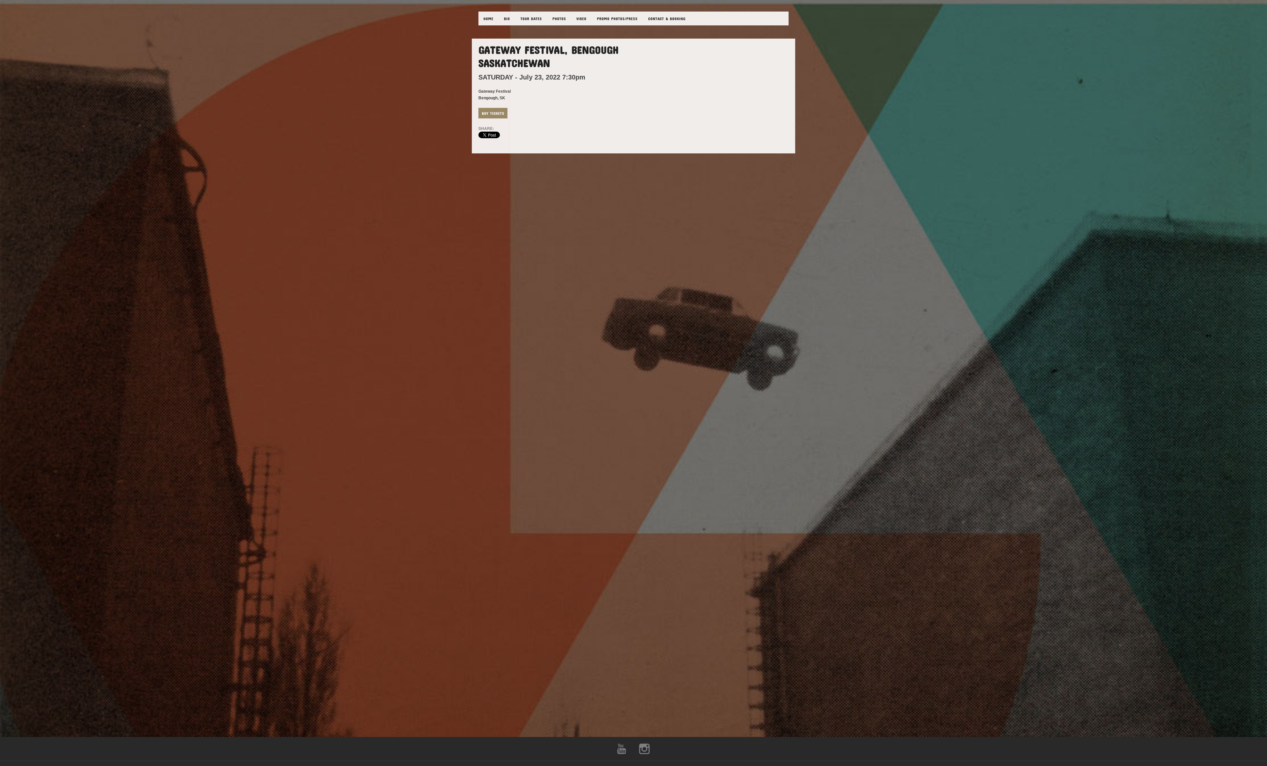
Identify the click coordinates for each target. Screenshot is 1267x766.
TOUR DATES (531, 18)
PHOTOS (559, 18)
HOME (488, 18)
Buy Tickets (493, 113)
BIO (507, 18)
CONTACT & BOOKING (666, 18)
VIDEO (581, 18)
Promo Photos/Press (617, 18)
